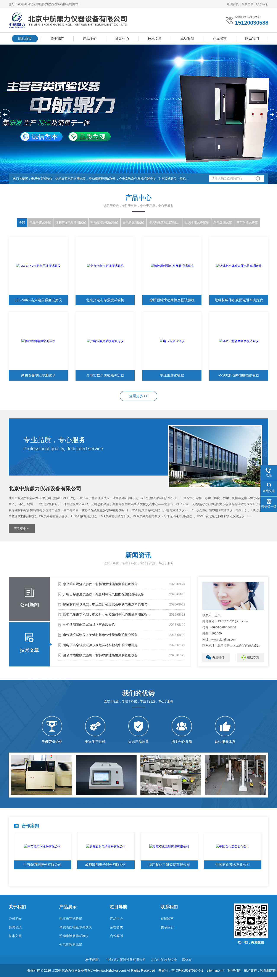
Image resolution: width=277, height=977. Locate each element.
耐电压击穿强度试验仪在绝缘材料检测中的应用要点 (100, 645)
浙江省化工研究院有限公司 (169, 864)
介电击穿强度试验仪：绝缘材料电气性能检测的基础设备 (103, 594)
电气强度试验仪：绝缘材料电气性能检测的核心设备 (100, 635)
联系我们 (262, 4)
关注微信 (218, 657)
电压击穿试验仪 (40, 222)
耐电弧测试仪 (223, 222)
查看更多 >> (138, 396)
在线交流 (253, 657)
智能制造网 (268, 970)
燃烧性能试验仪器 (197, 222)
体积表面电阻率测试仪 (71, 222)
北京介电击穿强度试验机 (105, 300)
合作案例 (116, 936)
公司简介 (15, 918)
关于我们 (57, 38)
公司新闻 (29, 605)
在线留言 (248, 4)
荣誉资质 (116, 927)
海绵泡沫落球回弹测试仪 (165, 222)
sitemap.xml (215, 970)
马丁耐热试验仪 (247, 222)
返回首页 (233, 4)
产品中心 (90, 38)
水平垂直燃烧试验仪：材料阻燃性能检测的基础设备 (100, 584)
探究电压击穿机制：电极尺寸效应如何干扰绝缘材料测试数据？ (108, 614)
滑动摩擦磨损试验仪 (104, 222)
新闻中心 (122, 38)
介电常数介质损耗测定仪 (105, 375)
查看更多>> (21, 528)
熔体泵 (187, 959)
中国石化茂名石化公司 (232, 864)
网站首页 (25, 38)
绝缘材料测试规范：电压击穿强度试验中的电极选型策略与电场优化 (108, 604)
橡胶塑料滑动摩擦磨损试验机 (172, 300)
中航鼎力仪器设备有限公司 (126, 959)
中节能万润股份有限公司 (42, 864)
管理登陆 (233, 970)
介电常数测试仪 (133, 222)
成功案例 (187, 38)
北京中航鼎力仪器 (164, 959)
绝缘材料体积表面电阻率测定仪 (239, 300)
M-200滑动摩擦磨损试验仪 (238, 375)
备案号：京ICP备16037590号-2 (180, 970)
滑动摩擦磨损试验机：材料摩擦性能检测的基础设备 (100, 655)
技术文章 (155, 38)
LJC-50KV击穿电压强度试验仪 (38, 300)
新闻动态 (15, 927)
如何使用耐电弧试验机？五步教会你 (89, 624)
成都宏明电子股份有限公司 (106, 864)
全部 (22, 222)
